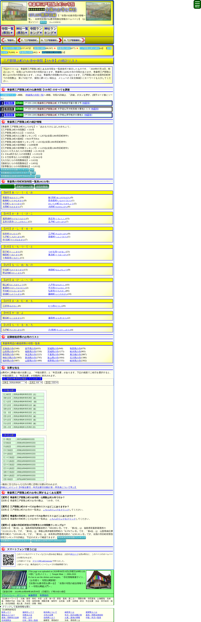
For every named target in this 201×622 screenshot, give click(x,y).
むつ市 (55, 306)
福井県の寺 (8, 360)
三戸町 (58, 233)
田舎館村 (60, 200)
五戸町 (57, 221)
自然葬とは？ (49, 618)
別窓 (32, 169)
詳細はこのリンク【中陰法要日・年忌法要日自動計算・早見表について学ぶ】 (38, 487)
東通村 (14, 288)
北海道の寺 (8, 348)
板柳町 (13, 200)
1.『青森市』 (10, 40)
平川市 (57, 288)
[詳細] (19, 103)
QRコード (74, 554)
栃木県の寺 (75, 351)
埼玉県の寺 (30, 354)
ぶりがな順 (7, 186)
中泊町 (13, 270)
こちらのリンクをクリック (56, 510)
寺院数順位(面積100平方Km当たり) (17, 176)
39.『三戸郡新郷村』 (50, 40)
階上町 (13, 285)
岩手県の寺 (30, 348)
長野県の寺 (52, 360)
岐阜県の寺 (75, 360)
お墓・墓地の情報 (72, 618)
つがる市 (57, 252)
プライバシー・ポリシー (14, 595)
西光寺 (9, 109)
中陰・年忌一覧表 (93, 618)
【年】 (5, 382)
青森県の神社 (64, 48)
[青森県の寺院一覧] (34, 95)
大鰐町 (58, 206)
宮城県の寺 (52, 348)
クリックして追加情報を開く (16, 606)
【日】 (48, 382)
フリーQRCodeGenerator (42, 561)
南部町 (58, 270)
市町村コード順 (25, 186)
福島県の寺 (30, 351)
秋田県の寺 (75, 348)
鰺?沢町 (59, 197)
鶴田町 (11, 255)
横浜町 (12, 318)
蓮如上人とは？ (8, 615)
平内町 (12, 291)
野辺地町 (12, 273)
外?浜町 (14, 240)
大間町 (11, 206)
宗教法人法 (27, 615)
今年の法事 (48, 615)
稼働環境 (32, 595)
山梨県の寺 (30, 360)
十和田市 (11, 258)
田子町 (11, 252)
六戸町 (12, 330)
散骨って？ (6, 612)
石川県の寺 (75, 357)
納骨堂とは (69, 612)
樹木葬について (50, 612)
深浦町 (12, 294)
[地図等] (86, 103)
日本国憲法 (6, 620)
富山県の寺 (52, 357)
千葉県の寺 (52, 354)
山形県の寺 (8, 351)
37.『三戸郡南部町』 (30, 40)
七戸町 (12, 237)
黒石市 (57, 218)
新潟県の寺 (30, 357)
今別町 (12, 203)
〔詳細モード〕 (8, 95)
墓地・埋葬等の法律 (10, 618)
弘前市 (57, 291)
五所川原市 (15, 221)
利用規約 (44, 595)
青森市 (11, 197)
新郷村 (58, 237)
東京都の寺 (75, 354)
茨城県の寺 (52, 351)
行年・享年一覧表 (30, 620)
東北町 (58, 255)
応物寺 (9, 103)
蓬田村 (58, 318)
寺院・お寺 (27, 618)
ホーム (43, 22)
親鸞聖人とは (91, 612)
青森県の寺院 (26, 52)
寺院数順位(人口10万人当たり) (15, 173)
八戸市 (57, 285)
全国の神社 (39, 48)
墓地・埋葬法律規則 (94, 615)
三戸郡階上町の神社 (90, 48)
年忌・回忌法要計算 (73, 615)
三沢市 (10, 306)
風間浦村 (14, 218)
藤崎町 (58, 294)
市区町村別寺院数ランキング (14, 169)
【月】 (32, 382)
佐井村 (10, 233)
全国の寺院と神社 (12, 48)
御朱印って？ (28, 612)
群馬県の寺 (8, 354)
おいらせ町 (61, 203)
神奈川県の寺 (9, 357)
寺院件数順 (42, 186)
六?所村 (59, 330)
